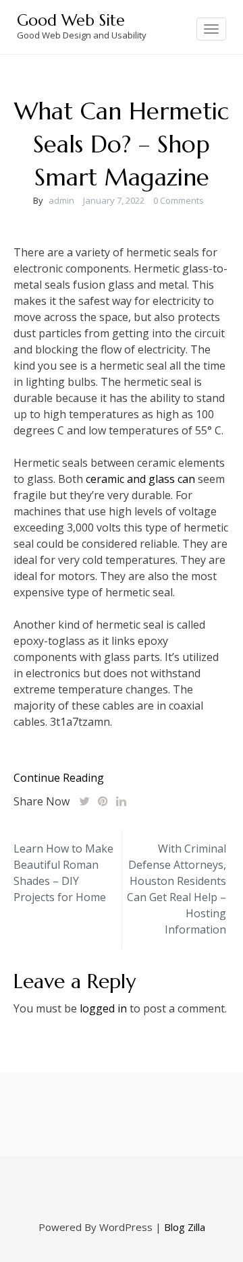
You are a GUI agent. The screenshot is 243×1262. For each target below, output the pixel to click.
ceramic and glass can (140, 478)
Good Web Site (71, 20)
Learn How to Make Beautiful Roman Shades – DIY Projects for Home (63, 873)
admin (61, 200)
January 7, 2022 (113, 200)
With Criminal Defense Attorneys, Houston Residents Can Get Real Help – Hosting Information (176, 889)
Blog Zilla (184, 1227)
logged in (103, 1008)
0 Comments (178, 200)
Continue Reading (59, 777)
